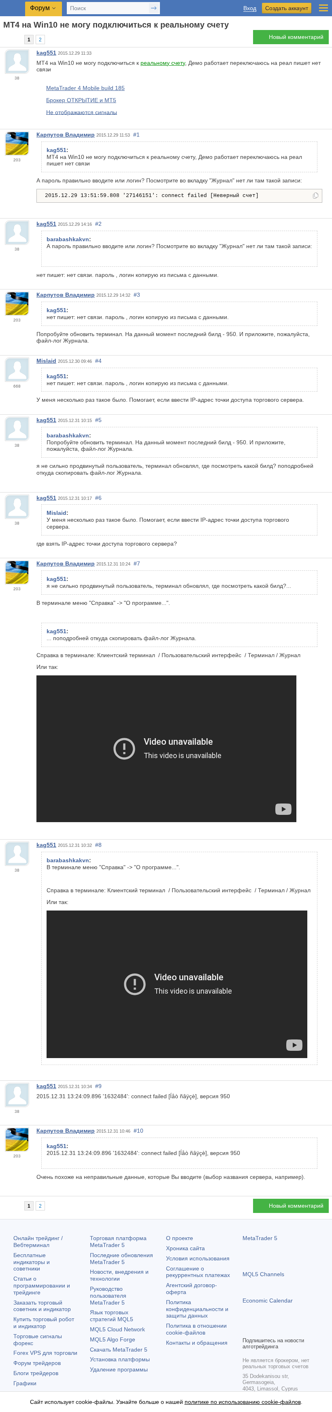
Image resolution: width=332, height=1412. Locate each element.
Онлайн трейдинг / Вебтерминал (38, 1241)
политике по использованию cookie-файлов (243, 1402)
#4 (98, 361)
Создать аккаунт (286, 8)
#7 (137, 563)
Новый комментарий (296, 37)
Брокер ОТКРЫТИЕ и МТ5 (81, 100)
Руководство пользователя (108, 1296)
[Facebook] (247, 1329)
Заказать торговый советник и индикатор (42, 1306)
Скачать (118, 1349)
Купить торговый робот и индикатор (43, 1322)
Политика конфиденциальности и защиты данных (197, 1309)
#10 (138, 1130)
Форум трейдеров (37, 1363)
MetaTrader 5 (260, 1238)
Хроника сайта (185, 1248)
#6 (98, 498)
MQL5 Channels (263, 1274)
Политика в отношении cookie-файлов (196, 1329)
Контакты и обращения (197, 1342)
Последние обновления (121, 1258)
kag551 (46, 52)
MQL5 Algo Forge (112, 1339)
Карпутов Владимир (65, 134)
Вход (249, 8)
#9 (98, 1086)
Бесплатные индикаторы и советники (31, 1262)
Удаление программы (119, 1369)
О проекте (179, 1238)
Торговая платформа (118, 1241)
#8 (98, 845)
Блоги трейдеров (35, 1373)
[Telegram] (260, 1329)
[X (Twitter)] (273, 1329)
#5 (98, 420)
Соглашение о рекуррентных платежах (198, 1272)
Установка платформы (120, 1359)
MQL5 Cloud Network (117, 1329)
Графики (24, 1383)
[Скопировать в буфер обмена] (315, 196)
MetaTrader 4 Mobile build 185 (85, 88)
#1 (136, 134)
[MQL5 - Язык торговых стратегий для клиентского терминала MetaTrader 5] (12, 8)
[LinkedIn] (299, 1329)
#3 (137, 294)
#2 (98, 224)
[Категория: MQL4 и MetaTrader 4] (15, 39)
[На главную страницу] (5, 39)
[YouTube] (286, 1329)
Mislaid (46, 361)
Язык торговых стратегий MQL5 (111, 1315)
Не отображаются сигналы (81, 112)
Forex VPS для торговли (45, 1353)
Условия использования (198, 1258)
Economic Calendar (268, 1300)
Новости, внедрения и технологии (119, 1275)
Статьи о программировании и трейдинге (41, 1285)
